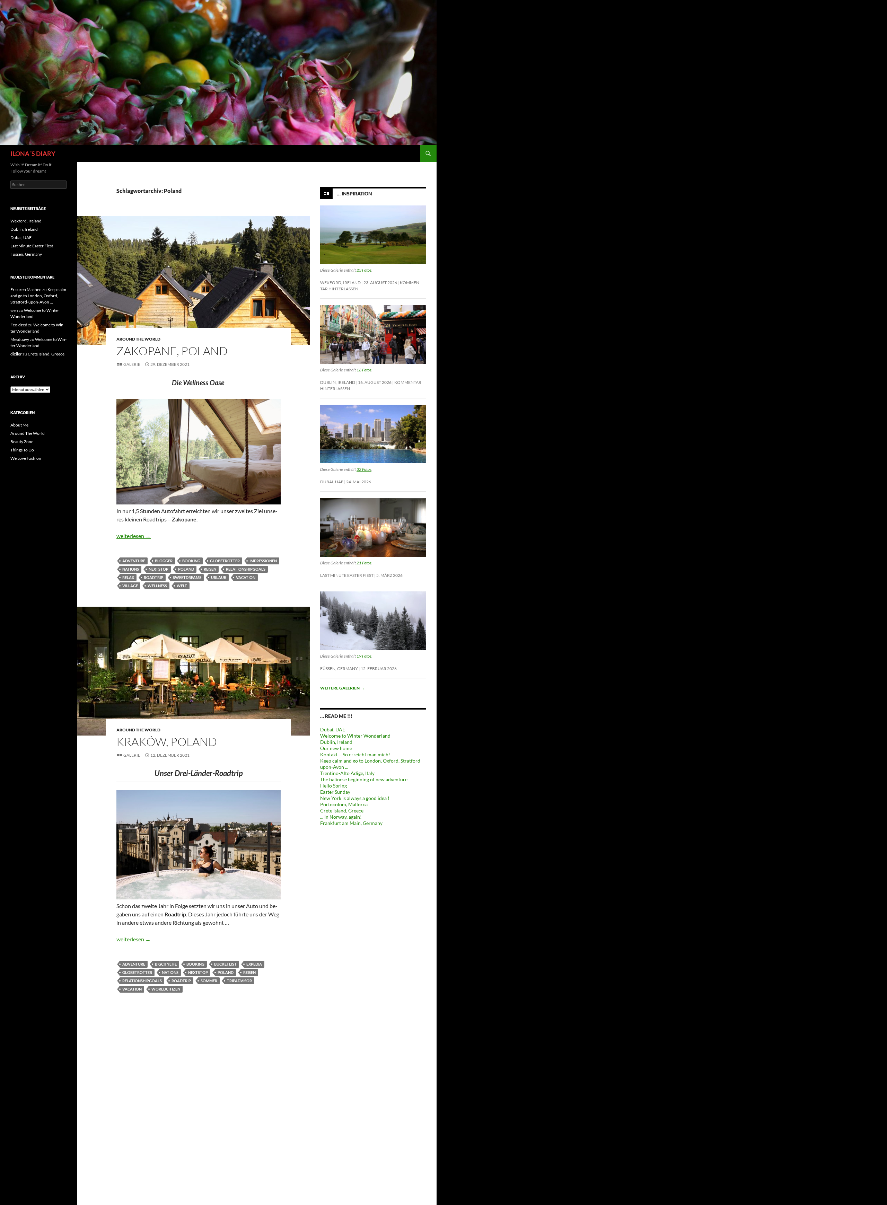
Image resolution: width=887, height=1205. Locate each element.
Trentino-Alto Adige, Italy (347, 773)
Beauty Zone (21, 441)
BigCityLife (166, 964)
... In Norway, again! (341, 817)
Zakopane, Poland (172, 351)
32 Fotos (364, 469)
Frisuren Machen (26, 289)
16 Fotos (364, 369)
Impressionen (263, 560)
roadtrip (153, 577)
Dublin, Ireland (337, 382)
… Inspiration (354, 193)
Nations (130, 569)
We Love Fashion (25, 458)
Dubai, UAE (331, 481)
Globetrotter (225, 560)
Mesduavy (19, 339)
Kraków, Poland (166, 742)
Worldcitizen (165, 989)
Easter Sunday (335, 792)
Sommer (209, 980)
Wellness (157, 585)
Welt (182, 585)
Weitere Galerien (342, 688)
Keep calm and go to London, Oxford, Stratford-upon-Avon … (38, 296)
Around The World (138, 339)
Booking (191, 560)
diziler (16, 354)
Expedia (254, 964)
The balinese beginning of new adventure (363, 779)
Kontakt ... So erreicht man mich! (355, 754)
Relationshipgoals (245, 569)
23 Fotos (364, 270)
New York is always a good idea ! (354, 798)
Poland (186, 569)
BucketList (225, 964)
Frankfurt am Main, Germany (351, 823)
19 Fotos (364, 656)
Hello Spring (333, 786)
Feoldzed (18, 324)
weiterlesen (133, 536)
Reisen (210, 569)
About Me (19, 425)
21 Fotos (364, 562)
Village (130, 585)
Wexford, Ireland (340, 282)
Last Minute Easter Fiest (347, 575)
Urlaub (218, 577)
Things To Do (22, 449)
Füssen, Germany (339, 668)
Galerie (131, 364)
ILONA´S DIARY (32, 153)
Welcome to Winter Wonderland (355, 736)
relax (128, 577)
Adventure (133, 560)
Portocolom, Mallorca (344, 804)
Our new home (336, 748)
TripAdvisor (239, 980)
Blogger (164, 560)
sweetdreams (187, 577)
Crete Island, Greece (341, 810)
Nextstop (158, 569)
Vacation (245, 577)
